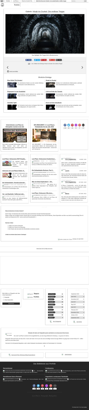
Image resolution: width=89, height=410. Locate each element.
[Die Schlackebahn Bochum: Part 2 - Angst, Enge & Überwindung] (44, 173)
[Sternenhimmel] (18, 371)
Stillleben (51, 317)
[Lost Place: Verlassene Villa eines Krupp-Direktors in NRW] (44, 196)
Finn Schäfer (84, 407)
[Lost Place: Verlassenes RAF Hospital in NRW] (7, 163)
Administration (68, 354)
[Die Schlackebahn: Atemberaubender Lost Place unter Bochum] (14, 185)
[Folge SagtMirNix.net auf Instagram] (76, 125)
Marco (67, 193)
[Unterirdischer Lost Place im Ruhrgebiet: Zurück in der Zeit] (15, 135)
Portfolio (8, 1)
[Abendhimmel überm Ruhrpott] (11, 379)
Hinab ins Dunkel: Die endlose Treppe (48, 11)
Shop (52, 5)
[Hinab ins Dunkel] (50, 85)
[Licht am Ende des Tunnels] (50, 96)
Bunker (50, 315)
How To (50, 309)
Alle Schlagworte (57, 321)
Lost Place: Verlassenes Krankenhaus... (44, 159)
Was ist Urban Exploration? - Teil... (42, 181)
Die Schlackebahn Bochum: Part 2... (43, 170)
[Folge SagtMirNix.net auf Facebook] (65, 125)
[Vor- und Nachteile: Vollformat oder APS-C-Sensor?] (14, 196)
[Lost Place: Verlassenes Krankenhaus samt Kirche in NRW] (44, 161)
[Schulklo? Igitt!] (12, 107)
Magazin (9, 5)
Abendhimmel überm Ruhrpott (12, 376)
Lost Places (16, 1)
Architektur (51, 304)
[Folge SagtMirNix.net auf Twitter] (68, 125)
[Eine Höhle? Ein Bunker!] (12, 85)
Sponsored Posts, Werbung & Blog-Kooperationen (23, 355)
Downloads (25, 5)
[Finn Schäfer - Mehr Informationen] (9, 334)
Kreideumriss (49, 368)
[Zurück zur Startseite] (2, 1)
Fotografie (6, 297)
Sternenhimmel (7, 368)
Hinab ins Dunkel (51, 80)
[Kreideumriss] (53, 371)
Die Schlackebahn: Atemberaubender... (14, 182)
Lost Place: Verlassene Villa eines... (42, 193)
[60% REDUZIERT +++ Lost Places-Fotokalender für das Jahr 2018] (44, 135)
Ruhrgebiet (51, 296)
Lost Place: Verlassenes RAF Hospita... (14, 159)
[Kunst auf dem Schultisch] (50, 107)
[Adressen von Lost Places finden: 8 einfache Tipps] (7, 175)
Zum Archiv (79, 321)
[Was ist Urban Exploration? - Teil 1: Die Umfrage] (39, 184)
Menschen (51, 312)
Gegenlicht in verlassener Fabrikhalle (56, 376)
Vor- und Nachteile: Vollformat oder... (13, 194)
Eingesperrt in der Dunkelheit (16, 91)
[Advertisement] (44, 270)
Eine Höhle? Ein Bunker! (14, 80)
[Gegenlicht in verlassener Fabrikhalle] (56, 379)
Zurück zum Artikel (13, 71)
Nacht (50, 307)
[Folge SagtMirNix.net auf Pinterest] (72, 125)
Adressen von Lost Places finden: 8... (13, 170)
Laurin (67, 170)
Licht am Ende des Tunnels (54, 91)
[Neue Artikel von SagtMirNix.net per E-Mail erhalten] (83, 125)
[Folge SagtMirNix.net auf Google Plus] (79, 125)
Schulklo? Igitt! (12, 102)
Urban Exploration (8, 300)
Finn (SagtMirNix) (70, 159)
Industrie (51, 299)
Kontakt (34, 5)
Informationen (43, 5)
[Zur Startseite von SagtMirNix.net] (2, 6)
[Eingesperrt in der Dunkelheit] (12, 96)
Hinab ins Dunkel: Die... (27, 1)
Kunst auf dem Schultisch (53, 102)
